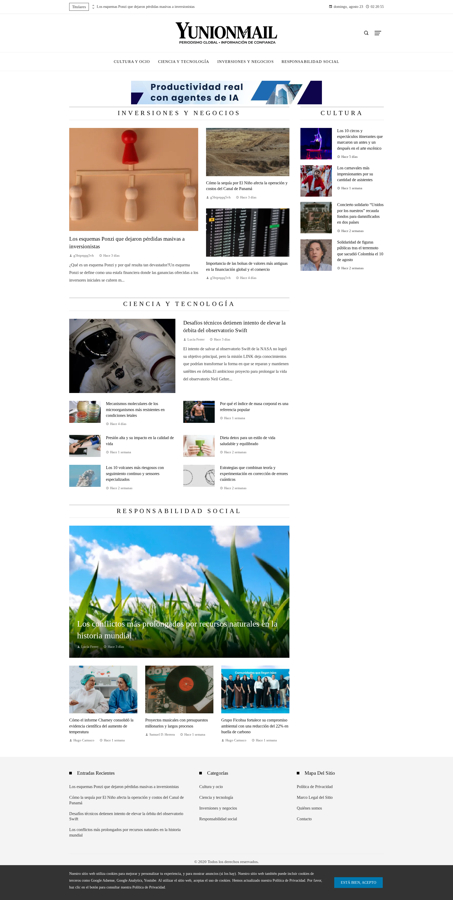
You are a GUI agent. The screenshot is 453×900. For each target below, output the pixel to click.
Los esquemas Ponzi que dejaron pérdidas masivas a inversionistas (146, 7)
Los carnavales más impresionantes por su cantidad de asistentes (355, 174)
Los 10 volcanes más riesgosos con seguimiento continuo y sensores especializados (135, 473)
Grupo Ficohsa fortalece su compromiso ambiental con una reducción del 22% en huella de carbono (254, 726)
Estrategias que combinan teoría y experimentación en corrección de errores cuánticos (254, 473)
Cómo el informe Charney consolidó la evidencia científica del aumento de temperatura (101, 726)
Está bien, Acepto (358, 882)
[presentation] (92, 5)
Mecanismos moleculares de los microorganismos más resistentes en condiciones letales (135, 409)
